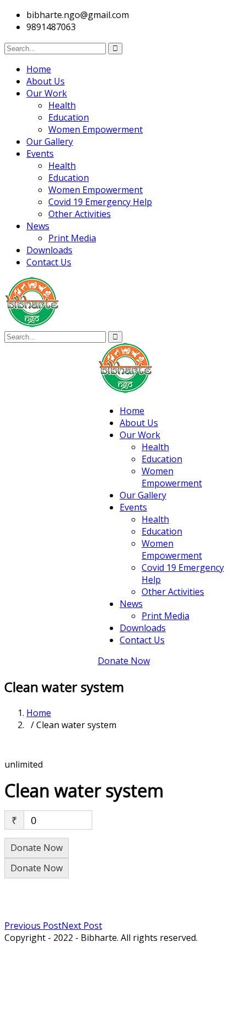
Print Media (72, 238)
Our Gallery (49, 141)
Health (62, 105)
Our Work (46, 93)
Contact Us (48, 262)
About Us (45, 81)
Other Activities (79, 214)
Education (68, 117)
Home (38, 69)
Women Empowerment (95, 129)
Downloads (49, 250)
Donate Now (124, 661)
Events (40, 153)
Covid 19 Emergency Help (100, 202)
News (37, 226)
